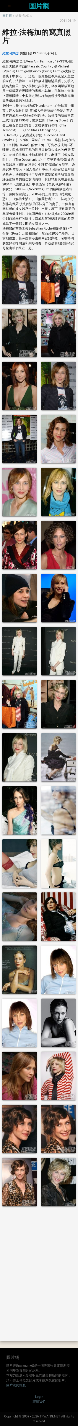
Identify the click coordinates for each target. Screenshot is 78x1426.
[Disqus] (39, 1273)
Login (39, 1397)
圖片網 (7, 16)
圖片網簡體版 (16, 1385)
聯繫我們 (39, 1402)
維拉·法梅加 (11, 53)
